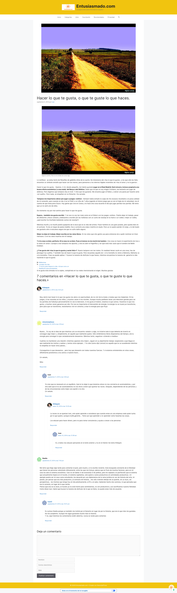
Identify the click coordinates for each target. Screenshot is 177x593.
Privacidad (111, 17)
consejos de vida (44, 264)
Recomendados (99, 17)
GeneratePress (102, 585)
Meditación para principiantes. (48, 268)
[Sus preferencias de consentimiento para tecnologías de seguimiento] (174, 590)
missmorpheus (48, 322)
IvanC (50, 502)
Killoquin (45, 288)
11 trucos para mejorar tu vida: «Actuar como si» (54, 266)
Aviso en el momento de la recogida (75, 591)
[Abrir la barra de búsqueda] (118, 17)
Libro (77, 17)
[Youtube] (171, 587)
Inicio (59, 17)
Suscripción (86, 17)
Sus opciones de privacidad (100, 591)
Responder (43, 311)
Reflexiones (42, 262)
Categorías (68, 17)
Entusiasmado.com (95, 6)
